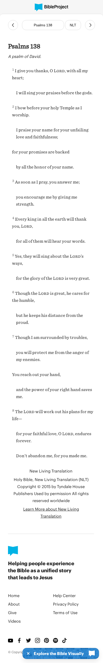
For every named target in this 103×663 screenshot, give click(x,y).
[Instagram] (37, 640)
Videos (14, 621)
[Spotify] (55, 640)
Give (12, 612)
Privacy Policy (65, 604)
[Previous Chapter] (13, 25)
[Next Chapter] (90, 25)
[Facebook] (19, 640)
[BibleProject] (51, 7)
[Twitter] (28, 640)
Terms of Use (65, 612)
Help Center (64, 595)
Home (14, 595)
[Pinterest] (46, 640)
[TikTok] (64, 640)
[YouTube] (10, 640)
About (14, 604)
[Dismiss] (27, 653)
